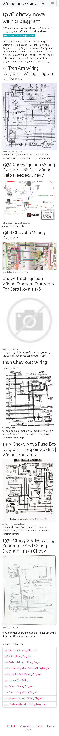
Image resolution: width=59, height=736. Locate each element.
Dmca (39, 726)
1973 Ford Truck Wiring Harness (20, 650)
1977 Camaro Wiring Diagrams (19, 686)
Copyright (25, 726)
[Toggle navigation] (53, 3)
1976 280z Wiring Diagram (17, 656)
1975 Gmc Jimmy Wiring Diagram (21, 692)
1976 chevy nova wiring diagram (18, 35)
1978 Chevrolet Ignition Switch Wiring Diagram (27, 668)
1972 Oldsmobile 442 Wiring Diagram (23, 662)
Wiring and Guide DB (21, 4)
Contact (11, 726)
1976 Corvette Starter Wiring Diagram (22, 674)
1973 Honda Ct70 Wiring (16, 680)
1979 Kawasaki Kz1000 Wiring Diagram (23, 698)
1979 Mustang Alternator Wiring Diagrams (25, 704)
